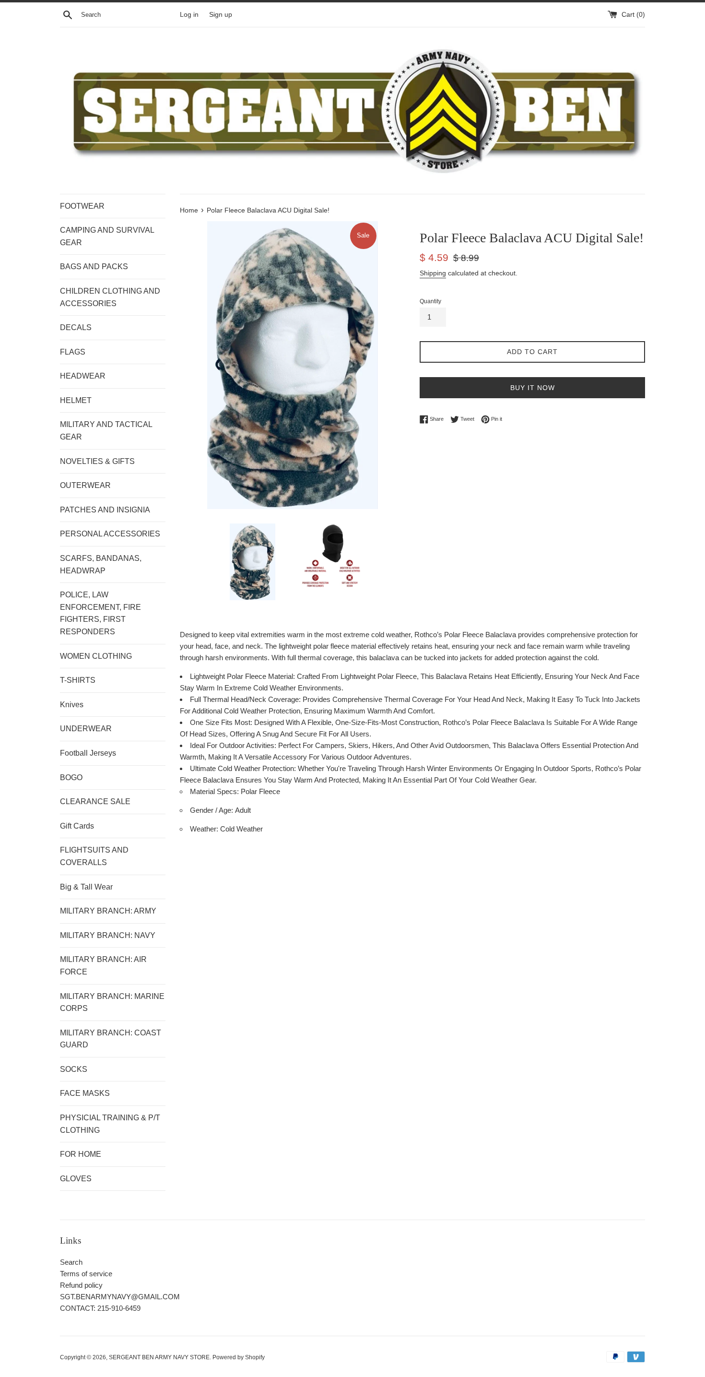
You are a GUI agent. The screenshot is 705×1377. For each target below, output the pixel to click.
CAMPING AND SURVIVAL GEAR (107, 236)
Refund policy (81, 1285)
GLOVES (76, 1179)
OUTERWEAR (85, 485)
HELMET (76, 400)
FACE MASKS (85, 1093)
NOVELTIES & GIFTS (97, 461)
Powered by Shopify (238, 1357)
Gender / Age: (212, 810)
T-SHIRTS (77, 680)
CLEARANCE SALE (95, 801)
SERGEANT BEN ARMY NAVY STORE (159, 1357)
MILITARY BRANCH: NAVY (107, 935)
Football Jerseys (88, 753)
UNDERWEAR (86, 728)
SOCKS (73, 1069)
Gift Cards (77, 826)
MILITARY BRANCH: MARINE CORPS (112, 1002)
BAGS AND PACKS (94, 266)
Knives (71, 704)
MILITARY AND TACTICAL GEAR (106, 430)
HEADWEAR (83, 376)
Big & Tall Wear (86, 887)
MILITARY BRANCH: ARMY (108, 911)
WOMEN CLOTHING (96, 656)
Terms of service (86, 1274)
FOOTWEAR (82, 206)
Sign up (220, 14)
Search (71, 1262)
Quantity (430, 301)
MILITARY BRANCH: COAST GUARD (110, 1039)
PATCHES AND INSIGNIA (105, 510)
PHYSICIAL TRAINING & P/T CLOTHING (110, 1124)
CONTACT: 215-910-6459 (100, 1308)
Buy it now (532, 388)
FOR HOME (80, 1154)
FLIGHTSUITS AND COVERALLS (94, 856)
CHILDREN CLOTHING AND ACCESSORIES (110, 297)
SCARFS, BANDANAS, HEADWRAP (100, 564)
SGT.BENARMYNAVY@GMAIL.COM (120, 1297)
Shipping (433, 273)
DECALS (76, 327)
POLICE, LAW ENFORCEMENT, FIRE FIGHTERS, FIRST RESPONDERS (100, 613)
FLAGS (72, 352)
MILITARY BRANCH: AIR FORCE (103, 965)
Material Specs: (215, 791)
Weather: (205, 829)
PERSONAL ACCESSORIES (110, 534)
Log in (189, 14)
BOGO (71, 777)
